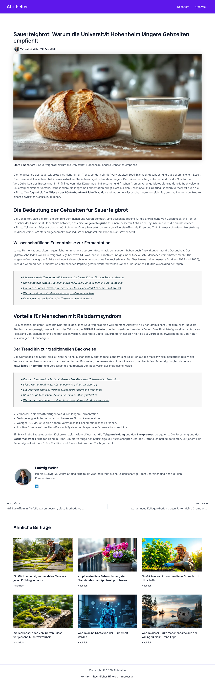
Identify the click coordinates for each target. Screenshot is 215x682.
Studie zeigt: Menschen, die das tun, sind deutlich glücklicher (60, 395)
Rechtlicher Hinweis (105, 676)
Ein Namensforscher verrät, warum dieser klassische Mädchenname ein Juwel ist (72, 288)
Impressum (127, 676)
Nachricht (18, 585)
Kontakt (85, 676)
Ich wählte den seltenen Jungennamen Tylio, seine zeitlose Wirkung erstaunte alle (73, 282)
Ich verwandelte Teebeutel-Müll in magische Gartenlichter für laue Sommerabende (73, 277)
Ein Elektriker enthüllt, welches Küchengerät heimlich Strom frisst (62, 389)
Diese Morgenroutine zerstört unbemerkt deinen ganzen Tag (60, 384)
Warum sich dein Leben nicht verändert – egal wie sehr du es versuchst (66, 400)
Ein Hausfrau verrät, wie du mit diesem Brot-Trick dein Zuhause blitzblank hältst (71, 379)
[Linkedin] (36, 486)
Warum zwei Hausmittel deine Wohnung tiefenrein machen (58, 293)
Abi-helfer (17, 6)
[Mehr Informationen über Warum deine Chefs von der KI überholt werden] (108, 611)
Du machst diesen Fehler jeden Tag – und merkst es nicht (57, 298)
